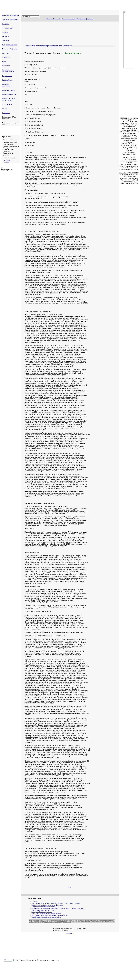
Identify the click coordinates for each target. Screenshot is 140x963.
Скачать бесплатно (73, 53)
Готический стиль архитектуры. (61, 46)
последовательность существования (10, 143)
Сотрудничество (7, 104)
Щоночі (38, 901)
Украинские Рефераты (9, 49)
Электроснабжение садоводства (42, 912)
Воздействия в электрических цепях (43, 907)
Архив (6, 162)
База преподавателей (9, 94)
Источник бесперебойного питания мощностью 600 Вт (49, 915)
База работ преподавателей (7, 85)
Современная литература (10, 19)
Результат (7, 160)
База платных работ (8, 90)
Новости (55, 19)
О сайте (49, 19)
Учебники (5, 40)
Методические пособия (9, 45)
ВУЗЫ (4, 61)
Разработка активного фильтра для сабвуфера (46, 917)
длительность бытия (10, 139)
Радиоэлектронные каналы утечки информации (47, 905)
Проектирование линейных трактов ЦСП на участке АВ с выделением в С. (56, 903)
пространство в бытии (11, 141)
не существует (9, 153)
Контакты (90, 19)
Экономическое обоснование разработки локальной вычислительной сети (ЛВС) (58, 908)
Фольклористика (7, 28)
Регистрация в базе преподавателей (8, 99)
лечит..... (7, 155)
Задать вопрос (81, 19)
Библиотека (6, 66)
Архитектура (44, 46)
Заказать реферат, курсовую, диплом (8, 70)
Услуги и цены (7, 76)
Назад (70, 887)
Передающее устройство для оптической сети (46, 913)
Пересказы (5, 36)
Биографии (5, 24)
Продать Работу (7, 80)
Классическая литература (10, 15)
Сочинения (6, 57)
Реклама (5, 108)
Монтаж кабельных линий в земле (43, 910)
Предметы (5, 53)
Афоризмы (5, 32)
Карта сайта (6, 113)
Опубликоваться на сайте (67, 19)
